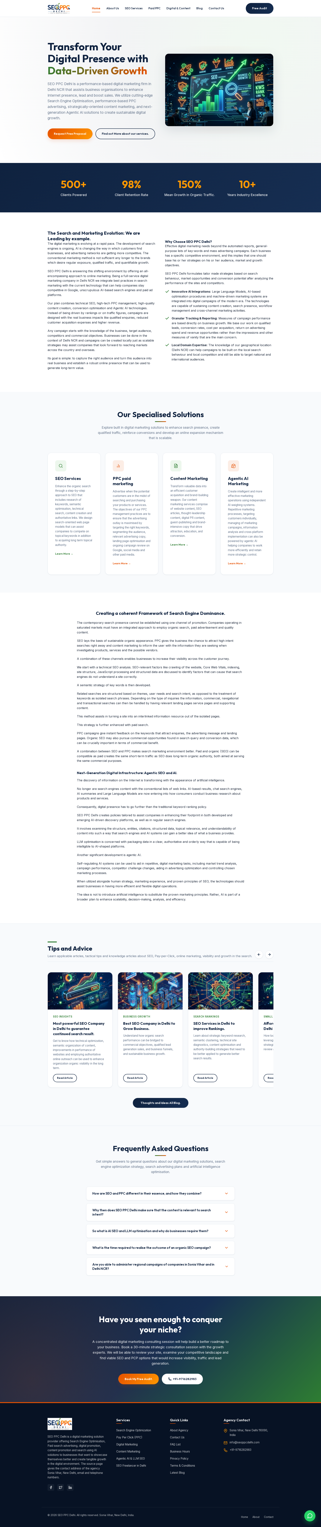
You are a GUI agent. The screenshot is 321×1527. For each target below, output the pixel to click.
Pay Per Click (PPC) (129, 1437)
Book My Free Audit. (139, 1379)
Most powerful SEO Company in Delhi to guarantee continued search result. (79, 1028)
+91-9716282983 (185, 1379)
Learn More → (64, 553)
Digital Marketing (127, 1444)
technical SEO (85, 303)
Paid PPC (154, 8)
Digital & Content (178, 8)
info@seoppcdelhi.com (245, 1442)
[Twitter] (60, 1487)
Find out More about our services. (125, 133)
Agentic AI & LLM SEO (130, 1458)
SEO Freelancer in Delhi (131, 1465)
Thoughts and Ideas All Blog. (161, 1103)
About (256, 1516)
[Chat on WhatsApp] (309, 1515)
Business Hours (180, 1451)
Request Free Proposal (70, 133)
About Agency (179, 1430)
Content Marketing (128, 1451)
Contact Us (216, 8)
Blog (199, 8)
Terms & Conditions (182, 1465)
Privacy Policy (179, 1458)
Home (96, 8)
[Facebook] (51, 1487)
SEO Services (133, 8)
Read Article (65, 1078)
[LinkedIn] (70, 1487)
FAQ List (175, 1444)
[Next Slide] (269, 954)
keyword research (233, 1035)
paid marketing (123, 481)
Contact (268, 1516)
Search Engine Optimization (133, 1430)
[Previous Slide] (259, 954)
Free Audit (259, 8)
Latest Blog (177, 1472)
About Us (112, 8)
